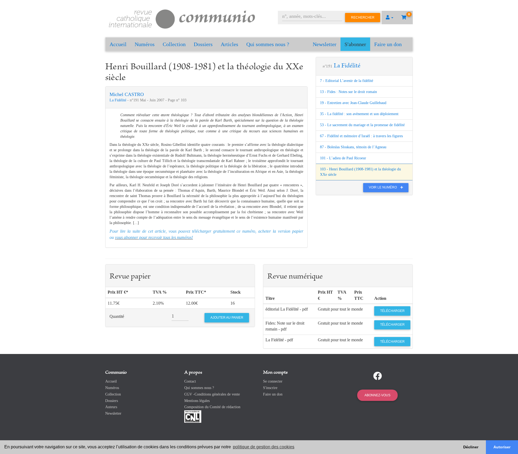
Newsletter (324, 44)
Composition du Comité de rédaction (212, 407)
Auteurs (111, 407)
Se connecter (272, 381)
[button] (389, 17)
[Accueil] (182, 18)
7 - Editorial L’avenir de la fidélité (346, 81)
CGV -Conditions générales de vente (212, 394)
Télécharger (392, 311)
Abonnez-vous (377, 395)
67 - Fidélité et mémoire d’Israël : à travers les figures (361, 136)
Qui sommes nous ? (267, 44)
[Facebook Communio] (377, 376)
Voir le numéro (383, 187)
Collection (174, 44)
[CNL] (192, 416)
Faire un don (388, 44)
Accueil (118, 44)
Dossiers (203, 44)
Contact (190, 381)
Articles (229, 44)
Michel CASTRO (127, 94)
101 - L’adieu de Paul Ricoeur (343, 158)
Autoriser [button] (501, 447)
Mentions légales (197, 401)
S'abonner (355, 44)
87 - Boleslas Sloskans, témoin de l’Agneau (353, 147)
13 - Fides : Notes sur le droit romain (348, 92)
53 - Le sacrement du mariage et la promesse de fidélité (362, 125)
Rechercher (362, 17)
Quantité (117, 316)
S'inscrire (270, 388)
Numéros (145, 44)
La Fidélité (118, 100)
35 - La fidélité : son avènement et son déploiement (359, 114)
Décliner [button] (470, 447)
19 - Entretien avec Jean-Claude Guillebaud (353, 103)
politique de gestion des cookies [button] (263, 447)
